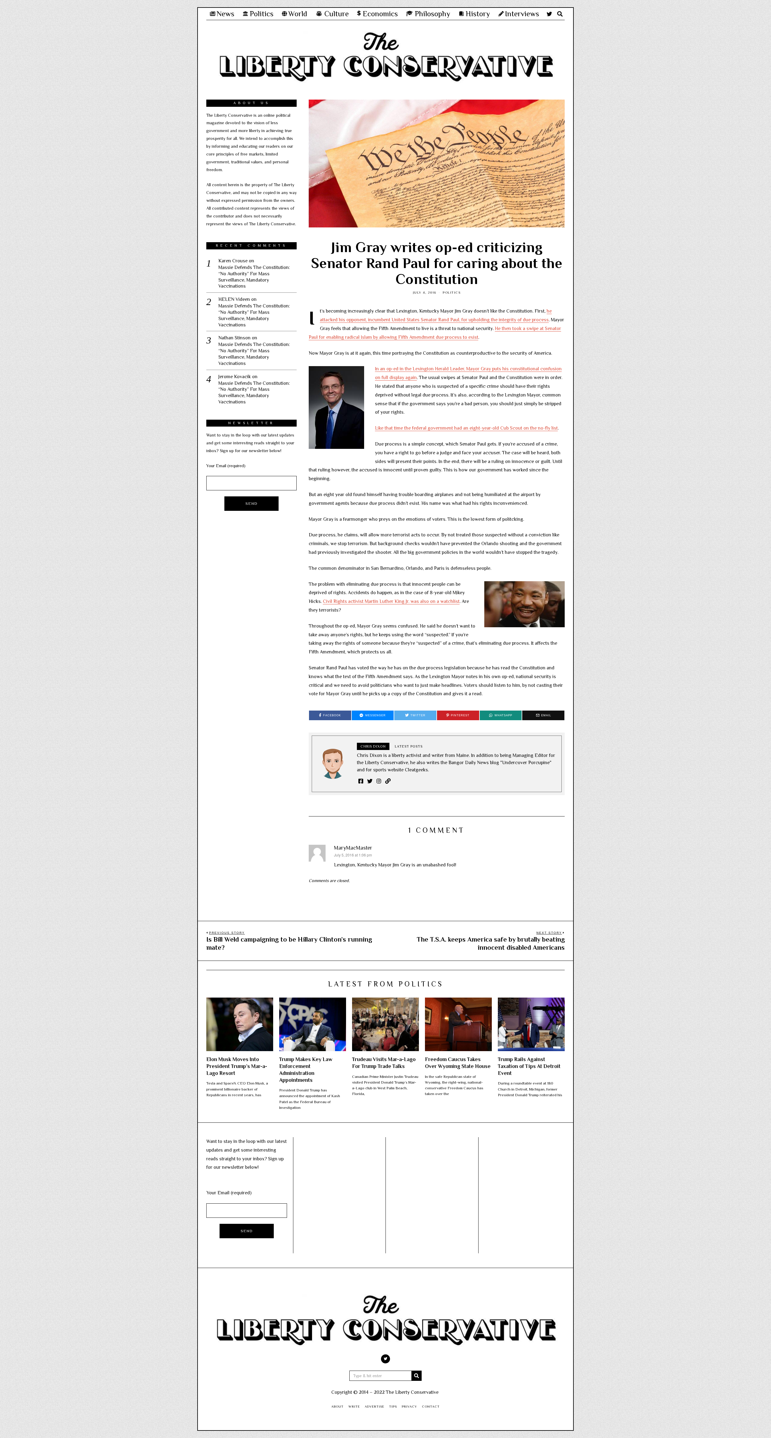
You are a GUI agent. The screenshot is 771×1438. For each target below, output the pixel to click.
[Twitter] (549, 13)
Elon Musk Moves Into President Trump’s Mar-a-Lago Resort (236, 1066)
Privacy (409, 1406)
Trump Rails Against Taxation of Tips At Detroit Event (529, 1066)
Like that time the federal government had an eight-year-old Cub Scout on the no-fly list (466, 428)
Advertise (374, 1406)
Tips (393, 1406)
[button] (416, 1376)
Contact (431, 1406)
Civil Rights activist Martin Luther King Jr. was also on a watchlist (391, 601)
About (337, 1406)
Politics (451, 292)
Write (354, 1406)
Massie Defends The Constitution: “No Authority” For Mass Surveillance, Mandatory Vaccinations (254, 277)
